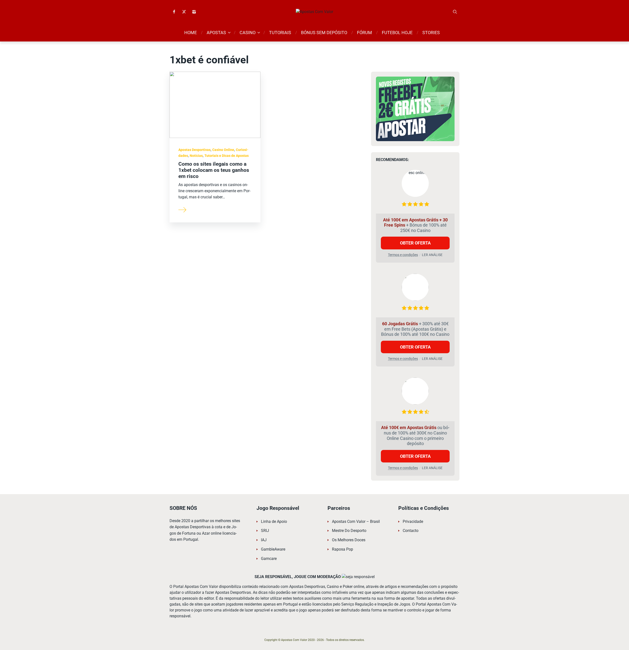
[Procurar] (455, 11)
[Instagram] (194, 11)
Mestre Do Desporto (349, 530)
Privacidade (413, 521)
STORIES (431, 32)
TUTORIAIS (280, 32)
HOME (190, 32)
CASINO (248, 32)
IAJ (264, 540)
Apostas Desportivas (194, 150)
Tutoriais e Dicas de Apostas (226, 156)
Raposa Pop (342, 549)
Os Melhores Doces (348, 540)
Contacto (410, 530)
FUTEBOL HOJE (397, 32)
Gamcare (269, 558)
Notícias (196, 156)
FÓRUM (364, 32)
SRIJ (265, 530)
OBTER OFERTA (415, 242)
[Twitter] (184, 11)
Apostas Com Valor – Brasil (356, 521)
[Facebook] (174, 11)
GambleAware (273, 549)
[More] (182, 209)
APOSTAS (216, 32)
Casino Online (223, 150)
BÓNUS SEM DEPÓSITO (324, 32)
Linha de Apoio (274, 521)
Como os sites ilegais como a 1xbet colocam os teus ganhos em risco (213, 170)
